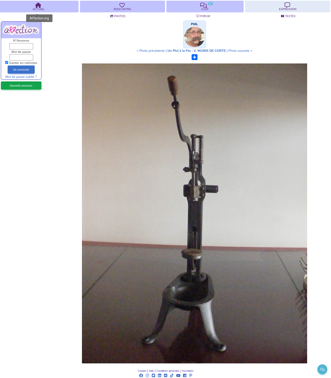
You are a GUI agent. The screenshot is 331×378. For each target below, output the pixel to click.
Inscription (187, 370)
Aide (151, 370)
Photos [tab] (119, 16)
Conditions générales (167, 370)
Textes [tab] (290, 16)
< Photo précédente (151, 50)
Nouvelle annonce (21, 85)
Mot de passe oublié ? (21, 77)
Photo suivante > (240, 50)
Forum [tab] (205, 16)
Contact (142, 370)
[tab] (122, 6)
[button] (194, 24)
